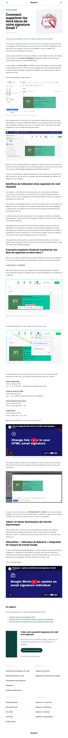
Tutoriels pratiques (11, 10)
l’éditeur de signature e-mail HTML (31, 169)
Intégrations (10, 685)
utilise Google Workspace (26, 550)
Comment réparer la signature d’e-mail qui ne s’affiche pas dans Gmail (31, 621)
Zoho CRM (9, 712)
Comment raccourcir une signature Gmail (22, 617)
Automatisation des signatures (16, 680)
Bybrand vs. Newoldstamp (44, 717)
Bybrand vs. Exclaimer (43, 712)
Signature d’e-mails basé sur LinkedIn (48, 676)
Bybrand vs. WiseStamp (43, 707)
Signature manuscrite (43, 671)
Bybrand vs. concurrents (43, 702)
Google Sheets (10, 721)
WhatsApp (57, 206)
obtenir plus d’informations (31, 656)
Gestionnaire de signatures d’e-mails (18, 671)
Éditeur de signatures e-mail (15, 676)
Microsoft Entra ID (11, 707)
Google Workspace (12, 702)
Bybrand (34, 2)
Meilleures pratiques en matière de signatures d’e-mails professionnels (31, 619)
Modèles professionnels (13, 690)
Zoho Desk (9, 717)
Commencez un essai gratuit (32, 650)
